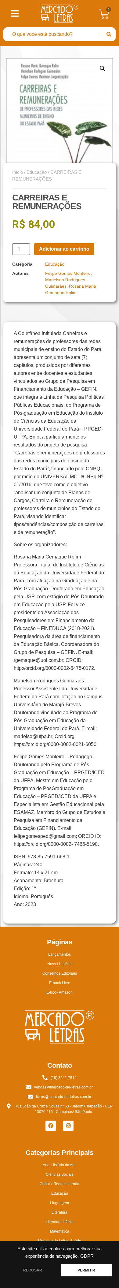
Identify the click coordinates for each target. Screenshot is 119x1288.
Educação (37, 172)
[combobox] (52, 34)
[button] (102, 68)
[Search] (109, 34)
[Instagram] (68, 1126)
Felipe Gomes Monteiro (68, 273)
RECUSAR (32, 1270)
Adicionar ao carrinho (64, 249)
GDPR (87, 1256)
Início (17, 172)
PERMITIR (86, 1270)
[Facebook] (50, 1126)
